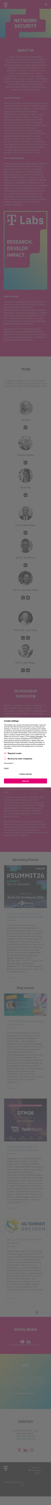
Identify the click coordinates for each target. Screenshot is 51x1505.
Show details (8, 763)
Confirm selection (25, 774)
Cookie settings (11, 721)
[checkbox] (5, 753)
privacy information (36, 736)
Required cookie (15, 753)
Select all (25, 781)
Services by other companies (20, 758)
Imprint (6, 768)
